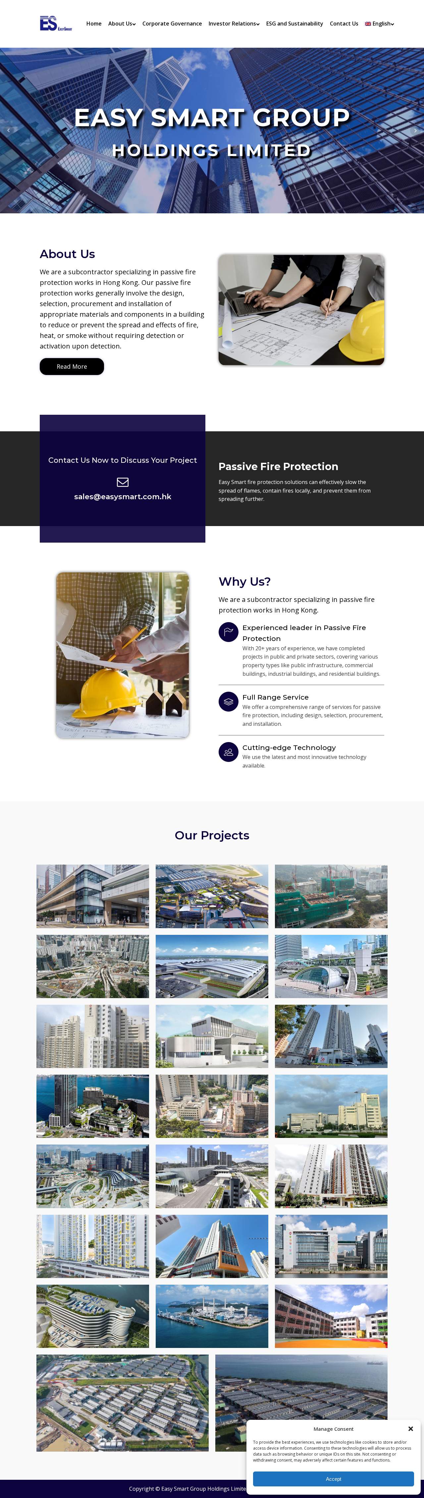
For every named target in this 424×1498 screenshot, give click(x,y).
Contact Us (344, 23)
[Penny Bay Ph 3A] (301, 1403)
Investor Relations (232, 23)
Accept (333, 1479)
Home (94, 23)
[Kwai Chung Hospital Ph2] (331, 896)
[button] (410, 1428)
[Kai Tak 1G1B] (331, 1176)
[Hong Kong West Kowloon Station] (92, 1176)
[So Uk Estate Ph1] (92, 1036)
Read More (72, 366)
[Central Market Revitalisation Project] (92, 896)
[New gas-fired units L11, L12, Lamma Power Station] (212, 1316)
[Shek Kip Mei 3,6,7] (92, 1246)
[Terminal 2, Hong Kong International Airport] (212, 966)
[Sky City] (212, 896)
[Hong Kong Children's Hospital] (331, 1246)
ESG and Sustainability (294, 23)
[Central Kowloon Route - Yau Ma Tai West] (92, 966)
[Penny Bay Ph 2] (122, 1403)
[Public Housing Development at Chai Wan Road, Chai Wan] (331, 1036)
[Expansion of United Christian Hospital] (212, 1106)
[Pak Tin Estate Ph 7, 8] (212, 1246)
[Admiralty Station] (331, 966)
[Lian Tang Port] (212, 1176)
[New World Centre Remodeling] (92, 1106)
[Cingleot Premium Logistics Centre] (92, 1316)
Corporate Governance (172, 23)
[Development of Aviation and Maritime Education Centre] (212, 1036)
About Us (120, 23)
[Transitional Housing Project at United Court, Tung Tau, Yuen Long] (331, 1316)
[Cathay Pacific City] (331, 1106)
